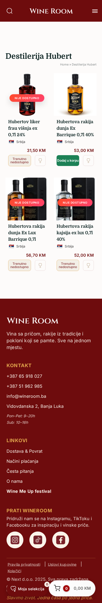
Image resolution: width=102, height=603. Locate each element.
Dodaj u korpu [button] (68, 160)
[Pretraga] (9, 11)
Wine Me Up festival (29, 491)
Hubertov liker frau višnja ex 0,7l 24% (24, 128)
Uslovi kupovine (62, 564)
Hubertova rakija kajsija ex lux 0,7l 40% (75, 233)
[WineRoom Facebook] (60, 540)
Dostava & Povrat (24, 451)
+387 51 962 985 (24, 386)
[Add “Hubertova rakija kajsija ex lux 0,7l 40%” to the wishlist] (88, 265)
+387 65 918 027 (24, 376)
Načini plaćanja (22, 461)
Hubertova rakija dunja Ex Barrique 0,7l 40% (75, 128)
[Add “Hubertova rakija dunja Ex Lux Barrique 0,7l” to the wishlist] (40, 265)
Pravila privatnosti (24, 564)
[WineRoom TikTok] (37, 540)
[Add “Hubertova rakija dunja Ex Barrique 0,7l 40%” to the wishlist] (88, 160)
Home (64, 64)
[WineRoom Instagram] (15, 540)
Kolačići (14, 570)
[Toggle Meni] (95, 11)
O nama (15, 481)
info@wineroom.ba (26, 396)
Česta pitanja (20, 471)
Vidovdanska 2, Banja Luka (35, 406)
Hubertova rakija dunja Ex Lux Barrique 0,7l (26, 233)
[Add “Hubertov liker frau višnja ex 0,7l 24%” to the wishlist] (40, 160)
